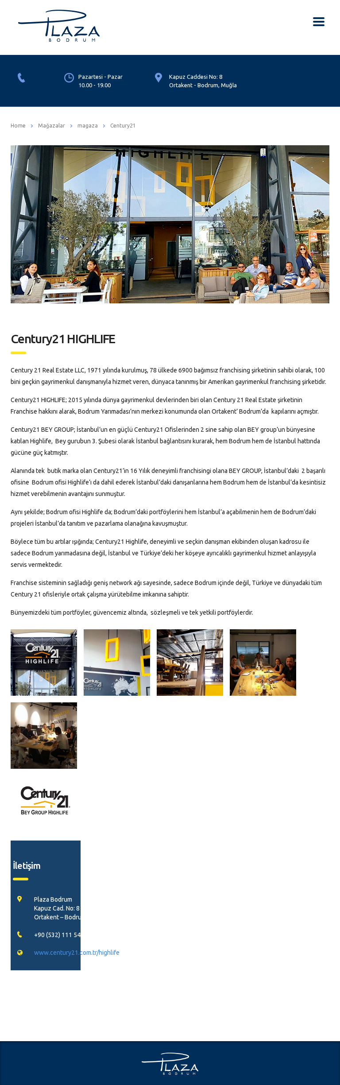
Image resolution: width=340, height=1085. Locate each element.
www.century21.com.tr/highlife (77, 952)
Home (18, 125)
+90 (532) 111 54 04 (61, 934)
